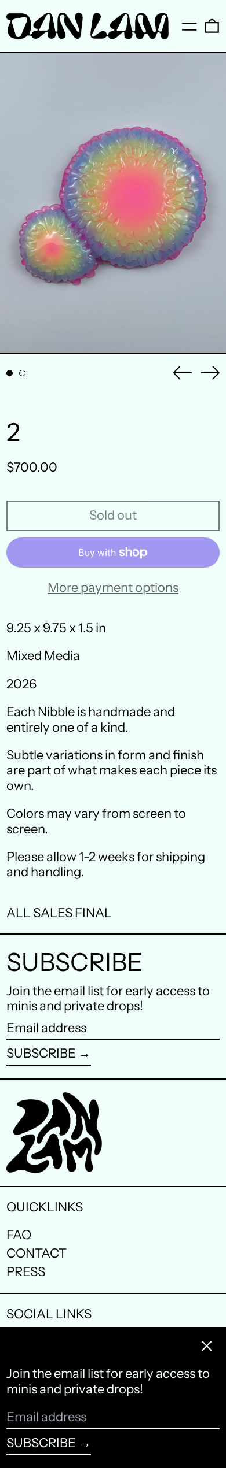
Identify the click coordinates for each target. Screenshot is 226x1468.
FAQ (18, 1235)
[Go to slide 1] (9, 373)
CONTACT (36, 1253)
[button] (212, 26)
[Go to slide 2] (22, 373)
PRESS (25, 1272)
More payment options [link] (113, 587)
